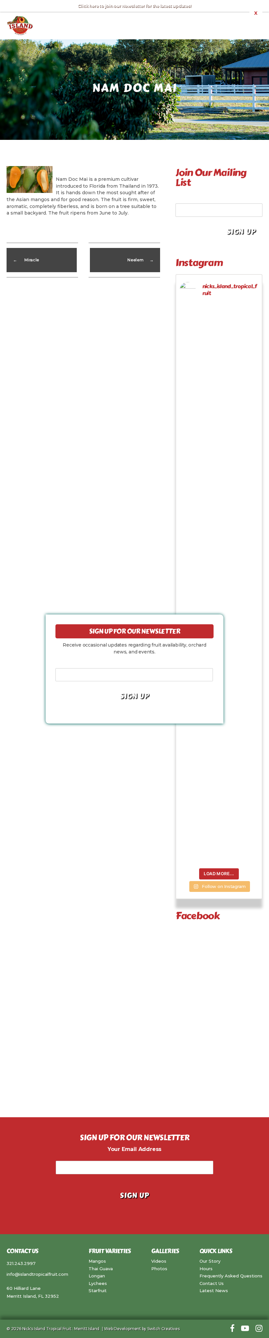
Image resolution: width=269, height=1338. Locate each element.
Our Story (209, 1261)
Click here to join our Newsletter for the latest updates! (134, 5)
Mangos (97, 1261)
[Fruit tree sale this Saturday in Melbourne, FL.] (208, 508)
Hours (206, 1268)
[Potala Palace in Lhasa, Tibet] (229, 329)
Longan (97, 1275)
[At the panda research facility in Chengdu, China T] (208, 376)
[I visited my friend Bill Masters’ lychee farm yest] (250, 668)
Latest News (213, 1290)
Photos (159, 1268)
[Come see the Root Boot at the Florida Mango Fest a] (188, 388)
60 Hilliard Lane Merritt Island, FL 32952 (33, 1292)
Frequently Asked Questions (230, 1275)
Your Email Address (202, 198)
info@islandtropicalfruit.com (37, 1274)
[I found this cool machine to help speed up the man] (229, 539)
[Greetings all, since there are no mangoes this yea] (250, 364)
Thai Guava (101, 1268)
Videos (158, 1261)
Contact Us (211, 1283)
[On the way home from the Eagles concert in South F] (188, 590)
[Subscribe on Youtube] (245, 1329)
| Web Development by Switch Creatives (140, 1328)
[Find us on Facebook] (232, 1329)
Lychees (98, 1283)
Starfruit (98, 1290)
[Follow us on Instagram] (259, 1329)
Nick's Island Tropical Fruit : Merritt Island (61, 1328)
